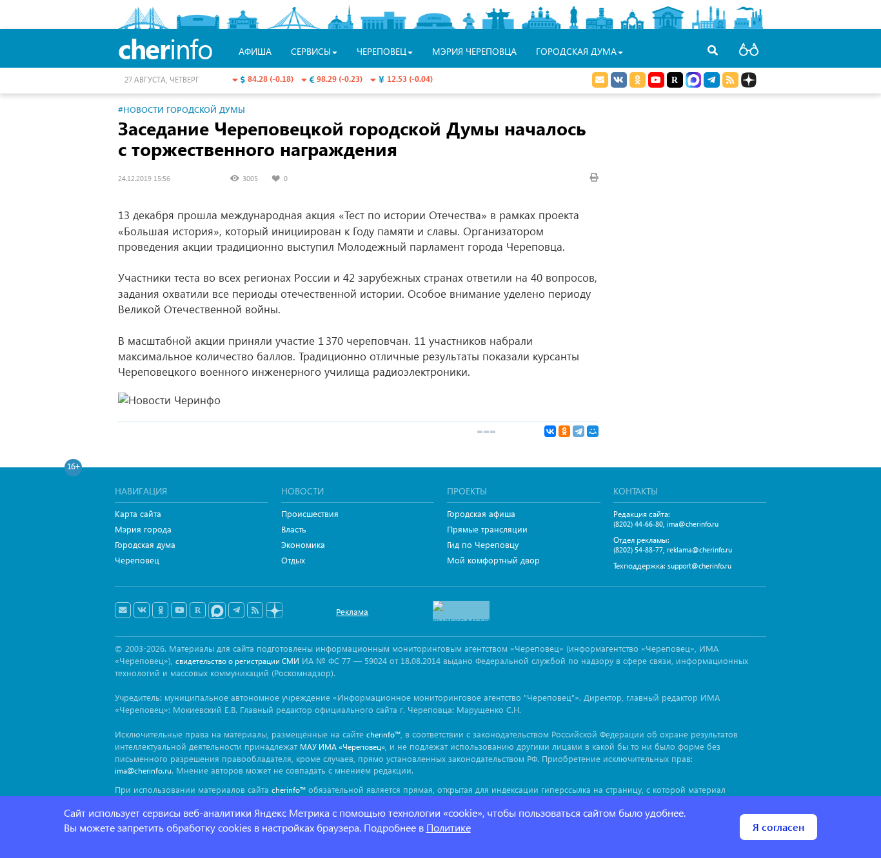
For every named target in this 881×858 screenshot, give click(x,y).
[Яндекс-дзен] (274, 611)
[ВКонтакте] (550, 431)
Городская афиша (481, 513)
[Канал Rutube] (675, 80)
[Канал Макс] (693, 81)
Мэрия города (143, 528)
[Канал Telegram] (236, 610)
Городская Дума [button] (576, 51)
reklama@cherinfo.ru (699, 549)
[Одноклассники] (564, 431)
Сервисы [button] (311, 51)
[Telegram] (578, 431)
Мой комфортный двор (493, 559)
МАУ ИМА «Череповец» (342, 747)
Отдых (293, 559)
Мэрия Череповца (474, 51)
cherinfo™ (383, 734)
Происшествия (310, 513)
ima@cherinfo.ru (692, 524)
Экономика (303, 544)
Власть (293, 528)
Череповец (137, 559)
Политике (448, 827)
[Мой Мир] (593, 431)
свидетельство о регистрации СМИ (237, 661)
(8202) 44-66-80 (638, 524)
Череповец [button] (381, 51)
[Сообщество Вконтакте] (142, 610)
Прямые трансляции (487, 528)
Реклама (352, 611)
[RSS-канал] (255, 610)
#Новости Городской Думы (181, 109)
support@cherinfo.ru (699, 565)
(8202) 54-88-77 (638, 549)
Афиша (255, 51)
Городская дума (145, 544)
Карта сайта (138, 513)
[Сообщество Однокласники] (637, 80)
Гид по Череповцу (483, 544)
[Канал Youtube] (656, 80)
